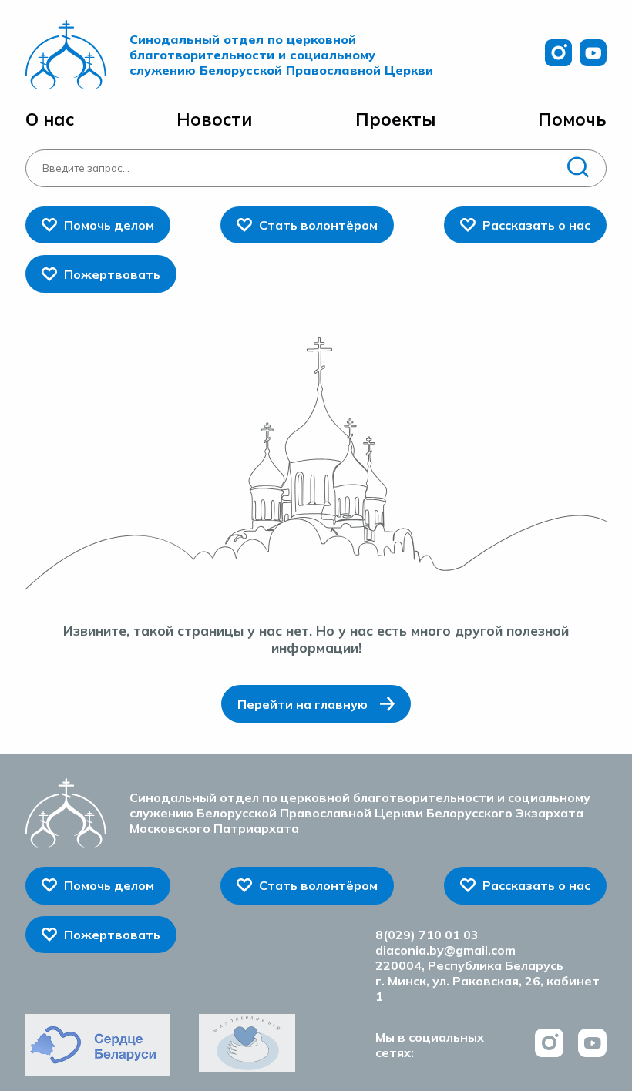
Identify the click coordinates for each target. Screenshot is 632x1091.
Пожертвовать (112, 274)
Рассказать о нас (536, 225)
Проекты (395, 119)
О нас (49, 119)
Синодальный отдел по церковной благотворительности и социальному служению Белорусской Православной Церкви (281, 55)
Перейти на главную (302, 704)
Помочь (572, 119)
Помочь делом (109, 225)
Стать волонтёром (318, 225)
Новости (214, 119)
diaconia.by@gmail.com (445, 950)
